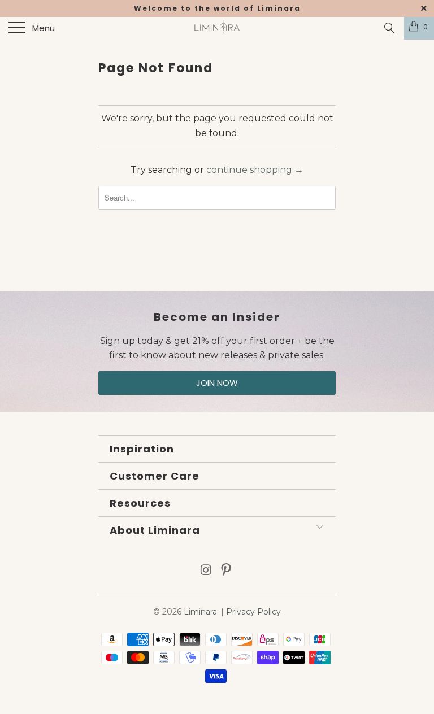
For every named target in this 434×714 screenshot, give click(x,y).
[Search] (388, 27)
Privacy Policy (253, 612)
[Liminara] (217, 28)
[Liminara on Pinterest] (226, 570)
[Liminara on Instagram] (206, 570)
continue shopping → (254, 169)
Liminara (200, 612)
